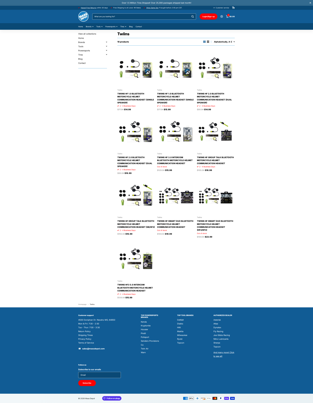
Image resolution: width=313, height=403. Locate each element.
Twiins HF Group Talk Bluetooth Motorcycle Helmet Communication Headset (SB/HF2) (136, 224)
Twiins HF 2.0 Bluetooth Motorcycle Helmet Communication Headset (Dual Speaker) (214, 98)
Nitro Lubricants (220, 339)
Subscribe (87, 383)
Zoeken (192, 16)
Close (310, 3)
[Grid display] (204, 42)
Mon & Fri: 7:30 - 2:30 (88, 323)
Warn (143, 352)
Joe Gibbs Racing (221, 335)
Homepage (82, 304)
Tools (98, 26)
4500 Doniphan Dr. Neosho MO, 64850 (96, 320)
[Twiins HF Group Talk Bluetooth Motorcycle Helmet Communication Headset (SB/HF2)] (136, 196)
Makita (180, 331)
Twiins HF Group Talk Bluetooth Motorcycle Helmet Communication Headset (215, 160)
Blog (131, 26)
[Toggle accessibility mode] (233, 7)
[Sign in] (221, 16)
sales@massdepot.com (93, 348)
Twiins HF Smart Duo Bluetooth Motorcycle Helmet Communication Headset (175, 224)
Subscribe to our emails (89, 369)
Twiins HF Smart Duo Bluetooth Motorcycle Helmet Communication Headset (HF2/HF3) (215, 225)
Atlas (215, 323)
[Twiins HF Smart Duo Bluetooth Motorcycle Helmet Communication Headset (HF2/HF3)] (216, 196)
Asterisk (217, 320)
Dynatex (217, 327)
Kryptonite (146, 325)
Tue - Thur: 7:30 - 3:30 (89, 327)
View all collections (87, 34)
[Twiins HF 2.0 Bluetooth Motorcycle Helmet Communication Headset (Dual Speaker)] (216, 68)
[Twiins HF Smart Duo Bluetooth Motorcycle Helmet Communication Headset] (176, 196)
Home (80, 26)
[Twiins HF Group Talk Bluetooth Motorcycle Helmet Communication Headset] (216, 132)
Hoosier (144, 329)
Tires (122, 26)
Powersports (110, 26)
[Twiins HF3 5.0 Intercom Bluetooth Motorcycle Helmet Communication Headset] (136, 259)
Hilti (179, 327)
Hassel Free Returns (88, 8)
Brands (88, 26)
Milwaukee (182, 335)
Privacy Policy (84, 339)
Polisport (145, 337)
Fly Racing (218, 331)
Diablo (180, 323)
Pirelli (143, 333)
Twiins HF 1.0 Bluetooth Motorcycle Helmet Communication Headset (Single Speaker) (135, 98)
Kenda (144, 322)
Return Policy (84, 331)
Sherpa (216, 343)
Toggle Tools (106, 46)
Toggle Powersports (106, 50)
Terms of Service (86, 343)
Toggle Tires (106, 54)
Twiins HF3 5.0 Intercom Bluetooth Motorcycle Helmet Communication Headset (135, 287)
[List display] (208, 42)
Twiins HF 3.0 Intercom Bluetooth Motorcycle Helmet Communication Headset (175, 160)
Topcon (180, 343)
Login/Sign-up (208, 16)
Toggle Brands (106, 42)
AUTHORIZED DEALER (222, 315)
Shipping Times (85, 335)
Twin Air (144, 348)
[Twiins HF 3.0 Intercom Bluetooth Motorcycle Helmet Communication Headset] (176, 132)
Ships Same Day (152, 8)
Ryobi (179, 339)
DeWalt (180, 320)
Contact (139, 26)
